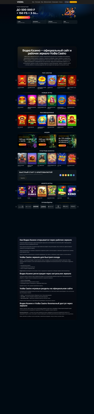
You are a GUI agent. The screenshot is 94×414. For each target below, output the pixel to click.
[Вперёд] (78, 80)
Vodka (20, 2)
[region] (47, 82)
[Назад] (16, 80)
